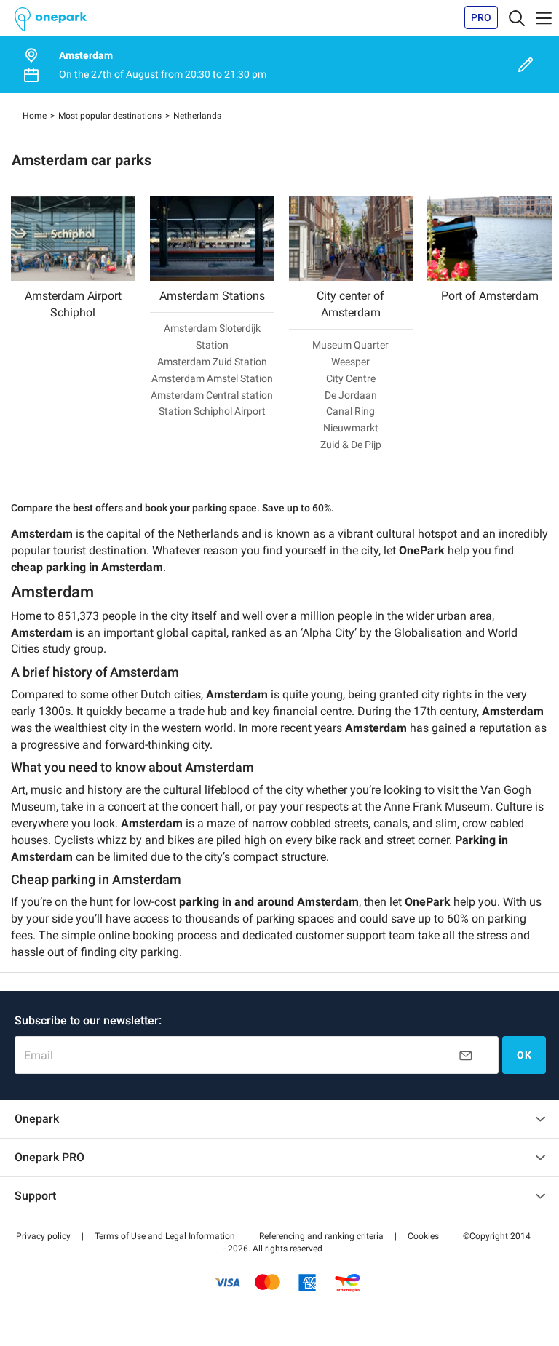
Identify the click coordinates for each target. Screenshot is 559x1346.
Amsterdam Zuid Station (212, 361)
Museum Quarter (350, 345)
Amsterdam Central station (212, 395)
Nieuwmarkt (350, 428)
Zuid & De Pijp (350, 444)
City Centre (351, 378)
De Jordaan (351, 395)
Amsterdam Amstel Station (212, 378)
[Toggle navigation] (517, 17)
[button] (43, 1236)
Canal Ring (350, 411)
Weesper (350, 361)
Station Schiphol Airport (212, 411)
